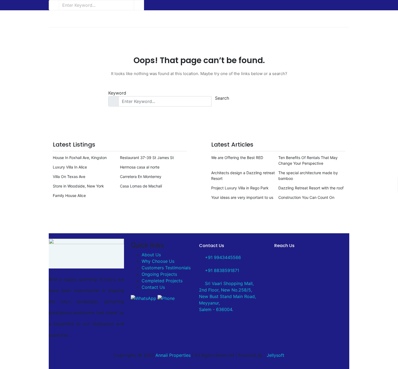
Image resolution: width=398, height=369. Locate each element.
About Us (151, 254)
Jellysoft (275, 355)
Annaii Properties (173, 355)
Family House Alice (69, 195)
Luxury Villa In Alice (70, 167)
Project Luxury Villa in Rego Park (240, 188)
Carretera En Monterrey (140, 176)
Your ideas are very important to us (242, 197)
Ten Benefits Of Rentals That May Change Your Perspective (308, 160)
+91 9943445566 (222, 257)
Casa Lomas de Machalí (141, 186)
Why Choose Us (158, 261)
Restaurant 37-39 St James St (147, 157)
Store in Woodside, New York (78, 186)
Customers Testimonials (166, 267)
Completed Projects (162, 280)
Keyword (117, 93)
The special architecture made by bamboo (308, 175)
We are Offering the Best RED (237, 157)
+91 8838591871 (221, 270)
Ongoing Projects (159, 274)
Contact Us (153, 287)
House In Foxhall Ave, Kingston (80, 157)
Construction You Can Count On (306, 197)
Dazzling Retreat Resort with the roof (311, 188)
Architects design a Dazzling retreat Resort (243, 175)
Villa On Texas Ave (69, 176)
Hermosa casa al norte (139, 167)
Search (222, 98)
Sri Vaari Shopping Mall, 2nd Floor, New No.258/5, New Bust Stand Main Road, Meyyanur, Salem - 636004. (227, 296)
